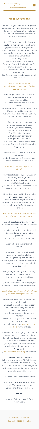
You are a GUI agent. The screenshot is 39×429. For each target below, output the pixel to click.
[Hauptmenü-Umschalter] (34, 5)
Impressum (13, 417)
